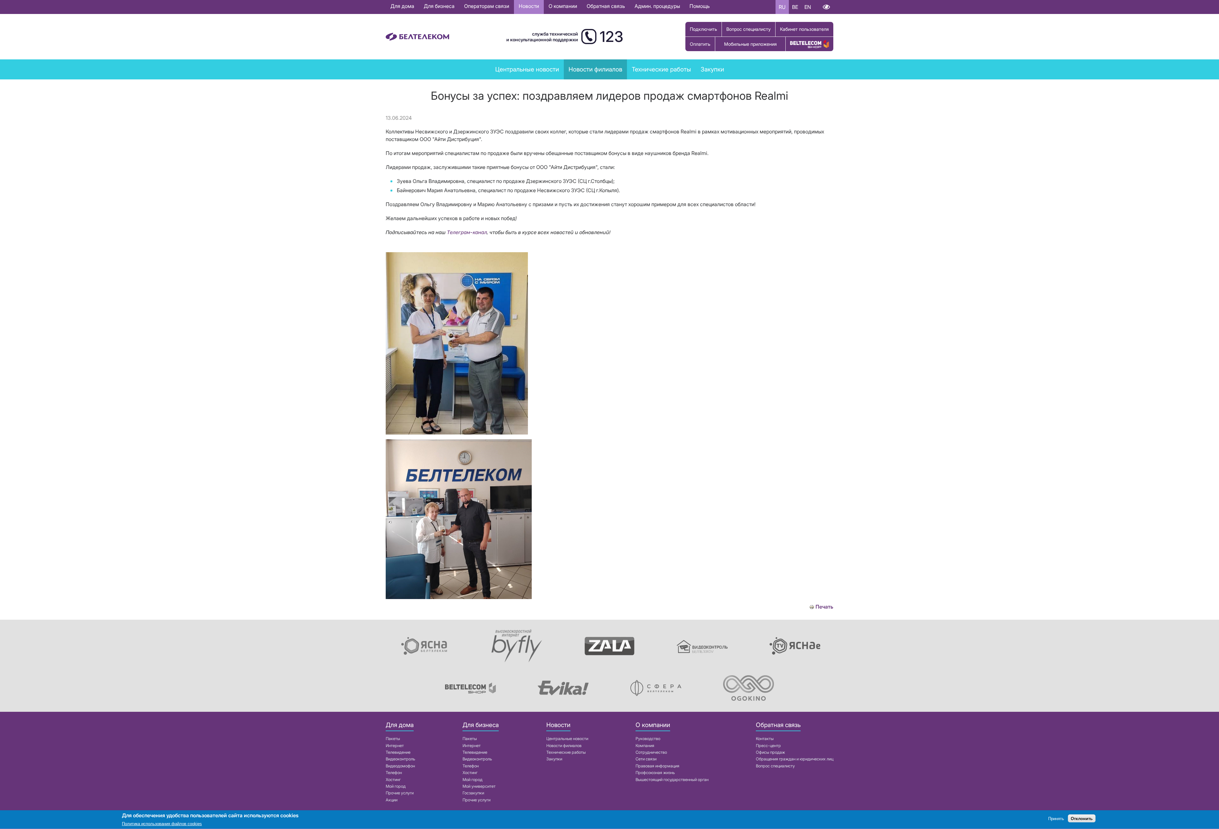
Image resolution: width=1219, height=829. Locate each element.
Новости (529, 6)
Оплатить (700, 44)
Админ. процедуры (657, 6)
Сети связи (646, 759)
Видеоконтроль (400, 759)
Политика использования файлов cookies (162, 824)
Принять (1056, 818)
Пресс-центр (768, 745)
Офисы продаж (770, 752)
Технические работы (661, 69)
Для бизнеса (439, 6)
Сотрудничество (651, 752)
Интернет (395, 745)
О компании (563, 6)
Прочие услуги (400, 793)
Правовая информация (657, 766)
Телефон (394, 772)
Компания (645, 745)
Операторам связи (486, 6)
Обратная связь (606, 6)
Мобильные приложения (750, 44)
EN (807, 7)
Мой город (396, 786)
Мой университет (479, 786)
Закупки (712, 69)
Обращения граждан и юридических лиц (794, 759)
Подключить (703, 29)
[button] (457, 433)
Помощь (699, 6)
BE (795, 7)
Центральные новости (527, 69)
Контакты (765, 738)
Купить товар (809, 44)
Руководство (648, 738)
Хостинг (393, 779)
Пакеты (393, 738)
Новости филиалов (564, 745)
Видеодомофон (400, 766)
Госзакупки (473, 793)
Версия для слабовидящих (826, 7)
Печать (824, 607)
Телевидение (398, 752)
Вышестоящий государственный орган (672, 779)
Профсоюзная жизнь (655, 772)
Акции (391, 800)
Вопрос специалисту (748, 29)
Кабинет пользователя (804, 29)
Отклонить (1082, 818)
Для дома (402, 6)
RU (782, 7)
